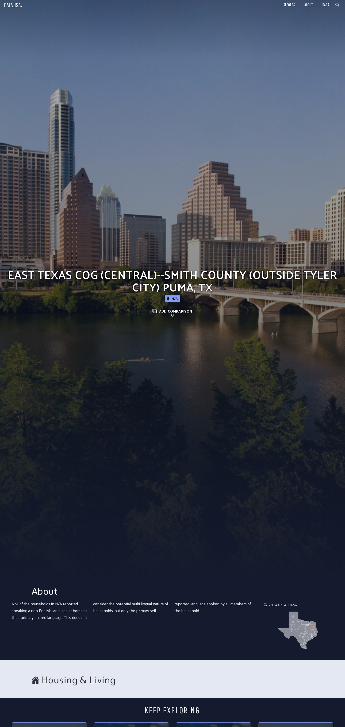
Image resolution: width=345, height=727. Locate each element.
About (308, 5)
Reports (289, 5)
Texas (293, 605)
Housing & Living (79, 679)
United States (278, 605)
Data (326, 5)
